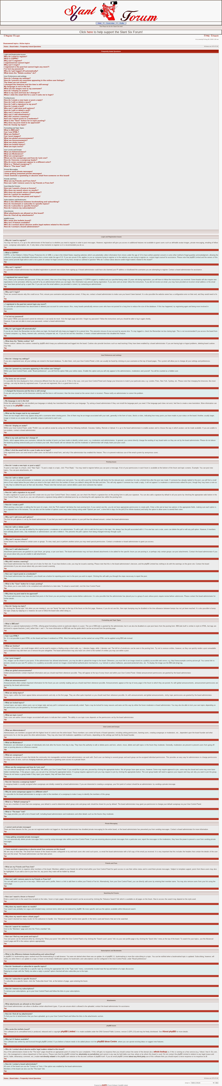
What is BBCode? (11, 130)
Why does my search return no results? (21, 190)
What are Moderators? (13, 154)
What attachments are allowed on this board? (24, 213)
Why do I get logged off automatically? (21, 71)
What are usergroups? (14, 156)
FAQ (207, 36)
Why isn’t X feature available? (17, 222)
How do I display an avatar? (16, 91)
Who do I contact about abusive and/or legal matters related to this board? (37, 225)
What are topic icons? (13, 146)
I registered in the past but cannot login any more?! (26, 67)
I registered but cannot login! (17, 63)
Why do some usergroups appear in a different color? (27, 162)
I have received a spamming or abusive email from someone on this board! (36, 176)
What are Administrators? (15, 152)
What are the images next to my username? (23, 89)
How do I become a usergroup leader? (20, 160)
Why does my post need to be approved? (22, 123)
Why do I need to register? (15, 56)
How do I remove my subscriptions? (20, 208)
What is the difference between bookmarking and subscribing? (31, 202)
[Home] (100, 24)
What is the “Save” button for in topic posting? (24, 121)
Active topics (25, 43)
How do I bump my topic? (15, 125)
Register (8, 36)
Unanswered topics (10, 43)
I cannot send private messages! (18, 171)
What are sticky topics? (14, 142)
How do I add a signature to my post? (20, 104)
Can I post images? (12, 136)
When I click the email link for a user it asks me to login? (29, 95)
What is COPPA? (11, 59)
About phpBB (169, 1031)
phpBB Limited (68, 1031)
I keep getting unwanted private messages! (23, 173)
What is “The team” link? (15, 166)
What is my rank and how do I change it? (22, 93)
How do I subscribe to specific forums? (21, 206)
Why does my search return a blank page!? (23, 192)
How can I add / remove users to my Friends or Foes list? (29, 183)
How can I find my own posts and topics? (22, 196)
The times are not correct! (15, 82)
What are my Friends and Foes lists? (20, 181)
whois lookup (160, 1052)
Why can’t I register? (13, 61)
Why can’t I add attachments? (17, 114)
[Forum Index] (110, 24)
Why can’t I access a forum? (16, 112)
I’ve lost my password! (14, 69)
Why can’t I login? (12, 65)
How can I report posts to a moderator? (21, 118)
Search (215, 36)
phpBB (19, 405)
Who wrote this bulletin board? (17, 220)
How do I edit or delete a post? (17, 102)
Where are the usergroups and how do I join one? (26, 158)
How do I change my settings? (17, 78)
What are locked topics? (14, 144)
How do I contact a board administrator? (21, 227)
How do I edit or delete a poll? (17, 110)
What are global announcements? (19, 138)
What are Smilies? (12, 134)
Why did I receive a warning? (16, 116)
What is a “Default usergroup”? (17, 164)
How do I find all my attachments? (19, 215)
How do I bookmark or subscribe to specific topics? (26, 204)
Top (5, 247)
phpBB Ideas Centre (107, 1041)
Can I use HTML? (11, 132)
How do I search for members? (17, 194)
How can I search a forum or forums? (20, 188)
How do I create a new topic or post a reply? (23, 100)
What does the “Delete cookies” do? (20, 73)
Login (17, 36)
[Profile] (121, 24)
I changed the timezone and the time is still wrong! (26, 84)
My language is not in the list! (17, 86)
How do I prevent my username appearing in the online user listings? (34, 80)
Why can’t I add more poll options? (19, 108)
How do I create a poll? (14, 106)
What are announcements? (16, 140)
